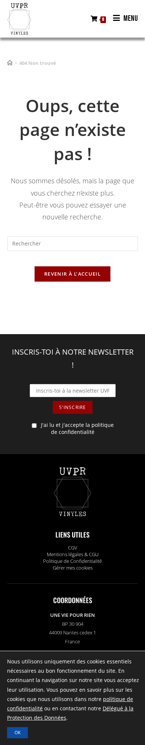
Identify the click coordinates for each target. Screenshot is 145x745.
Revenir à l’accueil (72, 273)
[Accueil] (9, 63)
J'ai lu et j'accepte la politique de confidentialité (77, 428)
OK (17, 732)
